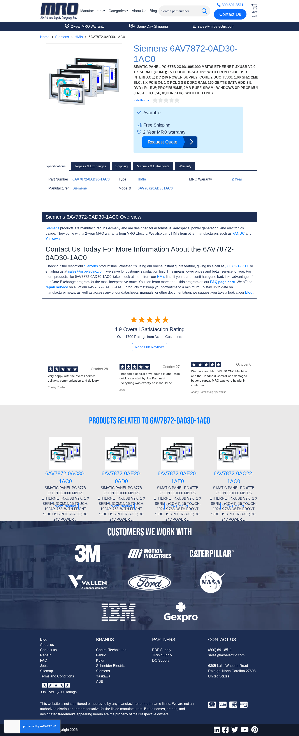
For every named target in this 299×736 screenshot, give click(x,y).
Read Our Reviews (149, 347)
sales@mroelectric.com (86, 271)
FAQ (43, 660)
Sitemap (46, 671)
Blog (153, 11)
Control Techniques (111, 650)
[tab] (55, 166)
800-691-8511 (232, 5)
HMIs (79, 37)
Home (44, 37)
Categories (117, 11)
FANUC (238, 233)
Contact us (48, 650)
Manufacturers (91, 11)
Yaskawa (53, 239)
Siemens (62, 37)
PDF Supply (161, 650)
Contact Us (230, 14)
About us (47, 645)
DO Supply (160, 660)
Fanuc (101, 655)
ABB (99, 681)
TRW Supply (162, 655)
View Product (65, 506)
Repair (45, 655)
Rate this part (142, 100)
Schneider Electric (110, 666)
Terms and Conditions (57, 676)
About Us (139, 11)
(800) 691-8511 (236, 266)
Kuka (100, 660)
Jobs (43, 666)
